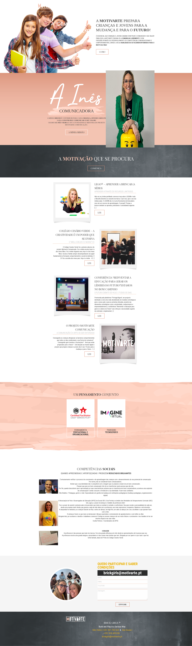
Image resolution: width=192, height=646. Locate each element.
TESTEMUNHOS (137, 8)
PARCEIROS (125, 8)
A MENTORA (96, 8)
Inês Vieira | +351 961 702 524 (105, 630)
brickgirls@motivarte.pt (123, 573)
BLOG (117, 8)
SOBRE (87, 8)
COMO (102, 51)
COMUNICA (96, 168)
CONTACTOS (149, 8)
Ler (99, 212)
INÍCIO (80, 8)
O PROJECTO (108, 8)
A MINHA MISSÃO (76, 132)
